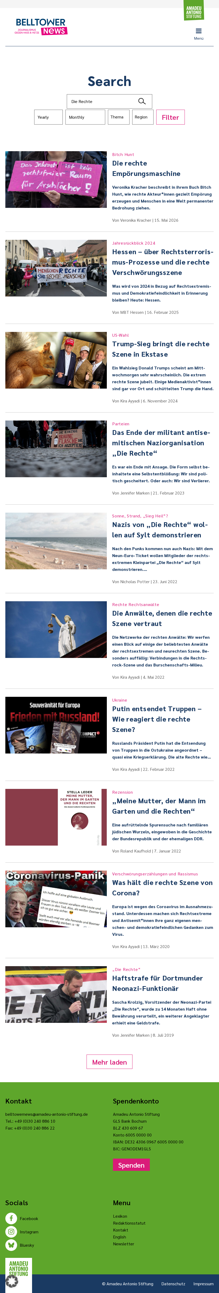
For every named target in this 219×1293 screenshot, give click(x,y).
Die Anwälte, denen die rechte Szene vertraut (162, 615)
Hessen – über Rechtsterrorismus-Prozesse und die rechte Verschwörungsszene (162, 258)
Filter (170, 116)
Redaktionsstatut (129, 1223)
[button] (12, 1281)
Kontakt (120, 1230)
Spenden (131, 1164)
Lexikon (120, 1216)
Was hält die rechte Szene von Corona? (162, 884)
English (119, 1237)
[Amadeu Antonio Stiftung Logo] (18, 1268)
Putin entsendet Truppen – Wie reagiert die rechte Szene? (157, 715)
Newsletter (123, 1243)
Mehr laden (109, 1061)
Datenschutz (173, 1283)
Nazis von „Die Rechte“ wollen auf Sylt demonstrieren (160, 526)
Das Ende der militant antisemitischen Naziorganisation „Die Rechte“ (161, 439)
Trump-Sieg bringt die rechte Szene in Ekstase (161, 345)
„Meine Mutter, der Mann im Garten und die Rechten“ (159, 802)
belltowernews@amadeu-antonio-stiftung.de (46, 1114)
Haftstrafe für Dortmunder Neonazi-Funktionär (157, 979)
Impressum (203, 1283)
